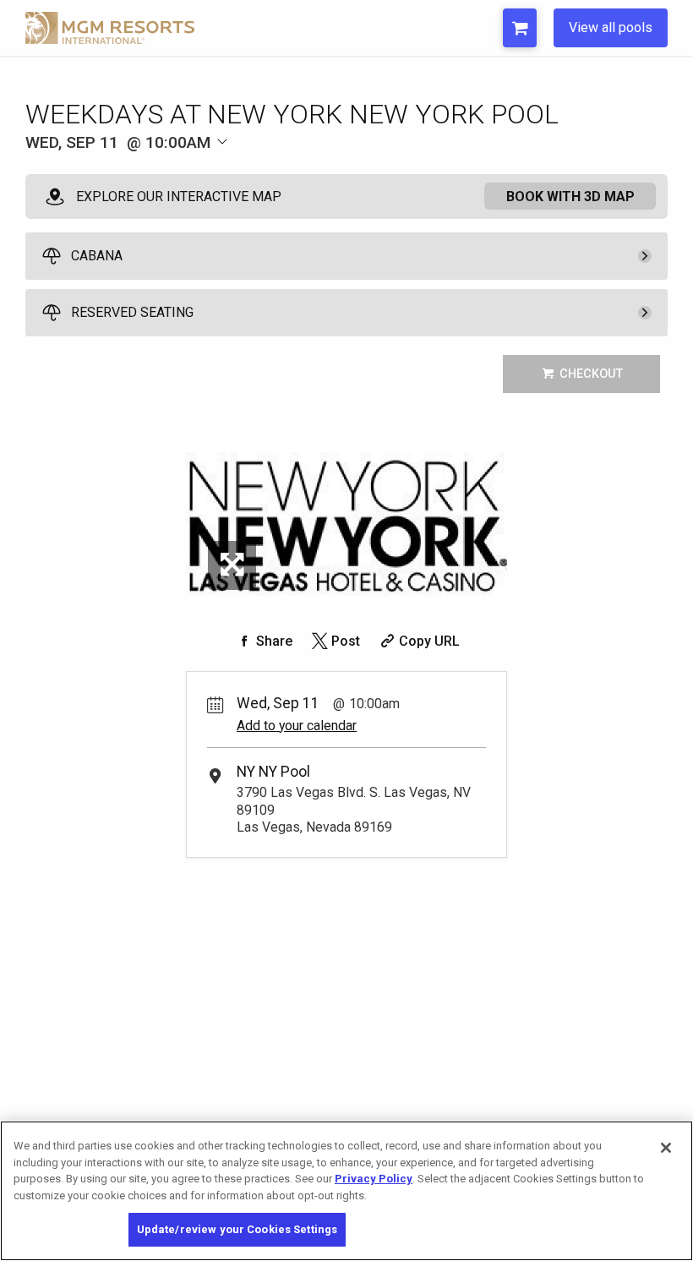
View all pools (610, 27)
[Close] (666, 1147)
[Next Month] (300, 170)
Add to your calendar (297, 726)
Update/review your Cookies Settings (237, 1229)
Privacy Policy (373, 1178)
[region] (346, 1191)
